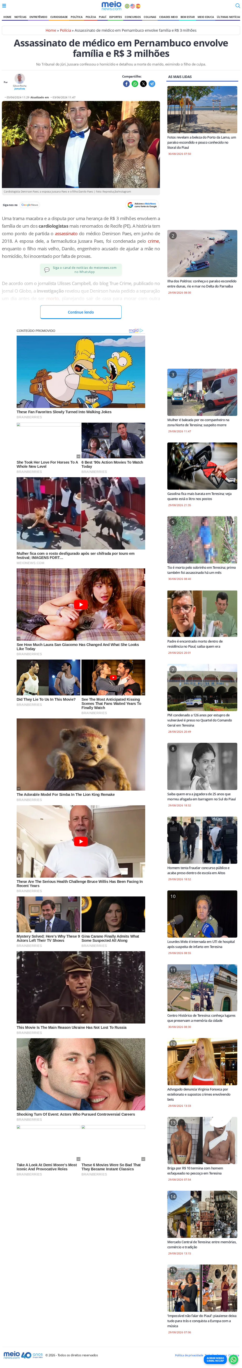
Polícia (91, 17)
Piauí (102, 17)
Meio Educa (206, 17)
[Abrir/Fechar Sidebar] (4, 5)
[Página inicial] (111, 5)
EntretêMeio (38, 17)
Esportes (115, 17)
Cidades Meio (168, 17)
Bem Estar (188, 17)
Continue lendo (81, 312)
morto (52, 298)
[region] (202, 195)
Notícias (20, 17)
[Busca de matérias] (238, 7)
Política (76, 17)
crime (153, 241)
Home (7, 17)
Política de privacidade (189, 1355)
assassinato (67, 233)
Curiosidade (59, 17)
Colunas (150, 17)
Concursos (133, 17)
